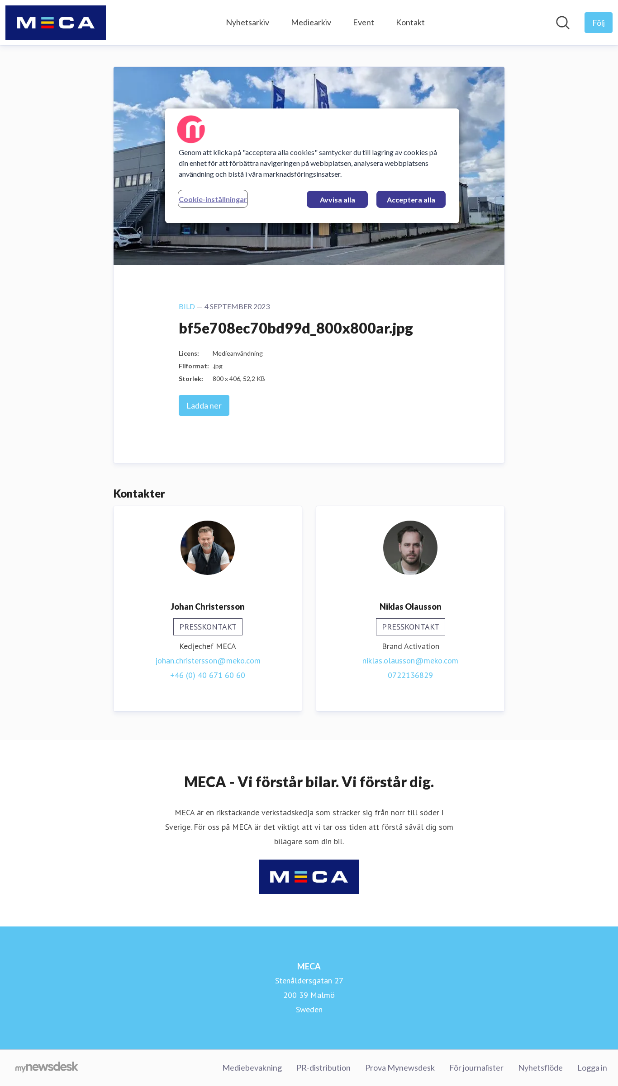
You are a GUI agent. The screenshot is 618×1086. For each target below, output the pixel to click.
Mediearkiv (311, 22)
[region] (312, 165)
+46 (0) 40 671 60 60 (207, 675)
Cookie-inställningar (213, 199)
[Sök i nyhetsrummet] (563, 22)
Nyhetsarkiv (247, 22)
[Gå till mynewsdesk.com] (47, 1068)
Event (363, 22)
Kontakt (410, 22)
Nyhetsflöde (540, 1067)
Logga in (592, 1067)
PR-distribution (323, 1067)
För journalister (476, 1067)
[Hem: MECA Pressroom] (55, 22)
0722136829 (410, 675)
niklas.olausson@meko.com (410, 660)
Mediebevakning (252, 1067)
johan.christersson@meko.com (208, 660)
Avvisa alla (337, 199)
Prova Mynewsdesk (400, 1067)
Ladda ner (204, 405)
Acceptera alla (411, 199)
